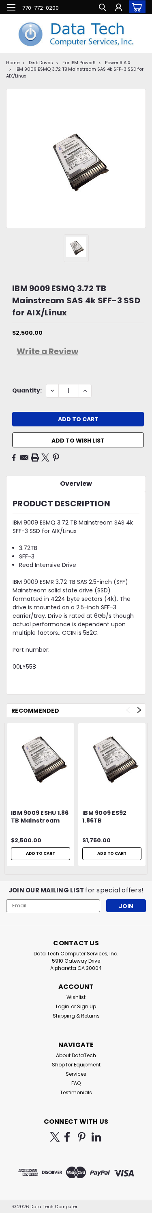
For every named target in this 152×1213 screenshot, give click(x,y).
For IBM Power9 (79, 62)
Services (76, 1073)
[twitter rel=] (55, 1137)
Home (12, 62)
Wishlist (76, 997)
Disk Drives (41, 62)
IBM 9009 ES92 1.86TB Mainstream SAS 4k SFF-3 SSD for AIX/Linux (108, 817)
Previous (128, 710)
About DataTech (76, 1055)
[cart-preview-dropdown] (135, 6)
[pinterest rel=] (82, 1137)
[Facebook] (14, 457)
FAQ (76, 1083)
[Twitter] (45, 457)
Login (62, 1006)
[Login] (118, 8)
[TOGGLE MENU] (11, 7)
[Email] (24, 457)
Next (139, 710)
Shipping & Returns (76, 1015)
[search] (102, 8)
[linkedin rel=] (96, 1137)
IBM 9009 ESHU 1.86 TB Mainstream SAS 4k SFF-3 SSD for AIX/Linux (40, 817)
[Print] (35, 457)
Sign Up (86, 1006)
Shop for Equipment (76, 1064)
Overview (76, 483)
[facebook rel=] (67, 1137)
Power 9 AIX (118, 62)
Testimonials (76, 1092)
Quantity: (27, 390)
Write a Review (47, 351)
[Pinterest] (56, 457)
